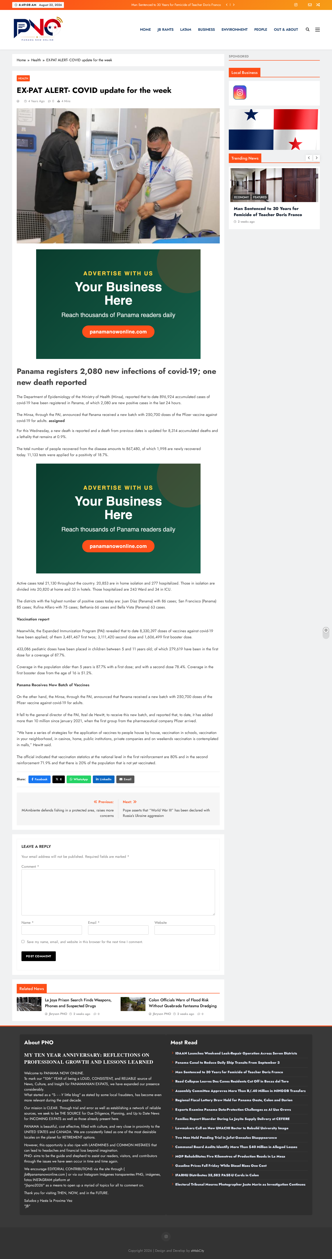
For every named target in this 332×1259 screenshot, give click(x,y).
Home (145, 29)
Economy (241, 197)
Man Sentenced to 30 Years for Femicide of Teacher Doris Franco (229, 1072)
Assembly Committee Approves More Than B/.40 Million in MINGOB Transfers (240, 1090)
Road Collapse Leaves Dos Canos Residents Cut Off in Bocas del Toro (173, 5)
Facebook (41, 779)
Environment (235, 29)
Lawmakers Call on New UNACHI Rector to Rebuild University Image (231, 1128)
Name (27, 922)
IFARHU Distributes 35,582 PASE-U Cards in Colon (217, 1175)
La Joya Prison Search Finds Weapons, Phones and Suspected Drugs (78, 1003)
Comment (30, 866)
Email (127, 779)
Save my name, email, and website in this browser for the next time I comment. (85, 941)
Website (160, 922)
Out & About (286, 29)
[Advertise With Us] (118, 304)
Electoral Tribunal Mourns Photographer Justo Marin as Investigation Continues (240, 1184)
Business (206, 29)
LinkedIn (105, 779)
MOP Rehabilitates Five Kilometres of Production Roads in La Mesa (230, 1156)
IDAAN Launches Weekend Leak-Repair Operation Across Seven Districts (236, 1053)
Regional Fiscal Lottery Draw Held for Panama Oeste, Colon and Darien (233, 1100)
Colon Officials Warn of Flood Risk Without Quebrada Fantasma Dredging (183, 1003)
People (260, 29)
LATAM (185, 29)
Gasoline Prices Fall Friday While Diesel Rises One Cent (221, 1165)
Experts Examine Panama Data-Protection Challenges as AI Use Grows (233, 1109)
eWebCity (197, 1250)
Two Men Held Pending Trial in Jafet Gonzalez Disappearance (226, 1137)
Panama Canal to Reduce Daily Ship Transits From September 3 (227, 1062)
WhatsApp (81, 779)
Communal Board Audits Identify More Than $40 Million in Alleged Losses (236, 1146)
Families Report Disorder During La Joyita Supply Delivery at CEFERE (232, 1118)
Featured (260, 197)
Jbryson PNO (58, 1013)
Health (23, 78)
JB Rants (165, 29)
